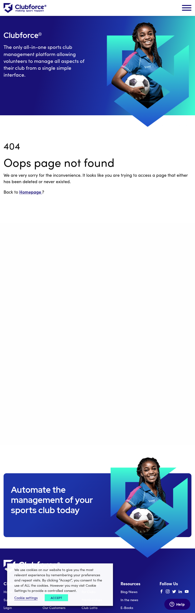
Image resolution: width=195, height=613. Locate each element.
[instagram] (168, 592)
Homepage (30, 192)
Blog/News (129, 592)
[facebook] (161, 592)
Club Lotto (90, 607)
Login (8, 607)
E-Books (127, 607)
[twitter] (174, 592)
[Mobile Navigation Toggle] (186, 8)
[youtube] (187, 592)
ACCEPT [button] (56, 597)
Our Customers (54, 607)
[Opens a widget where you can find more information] (177, 605)
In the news (129, 600)
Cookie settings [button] (26, 597)
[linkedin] (180, 592)
